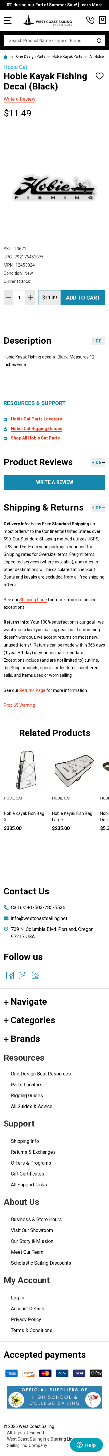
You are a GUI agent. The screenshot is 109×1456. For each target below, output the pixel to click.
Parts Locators (26, 1085)
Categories (33, 1020)
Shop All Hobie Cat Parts (35, 438)
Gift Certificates (27, 1174)
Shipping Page (33, 599)
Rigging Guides (27, 1095)
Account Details (27, 1309)
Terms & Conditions (31, 1330)
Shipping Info (25, 1141)
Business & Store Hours (36, 1219)
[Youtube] (35, 975)
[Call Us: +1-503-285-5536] (90, 20)
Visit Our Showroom (32, 1230)
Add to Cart (83, 297)
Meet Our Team (27, 1252)
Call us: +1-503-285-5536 (38, 907)
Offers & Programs (31, 1163)
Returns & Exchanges (33, 1152)
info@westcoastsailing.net (39, 918)
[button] (54, 1397)
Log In (17, 1298)
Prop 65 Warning (19, 705)
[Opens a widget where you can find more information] (86, 1445)
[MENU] (8, 20)
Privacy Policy (26, 1319)
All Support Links (29, 1185)
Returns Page (32, 690)
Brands (25, 1038)
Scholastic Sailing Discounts (41, 1263)
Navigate (29, 1001)
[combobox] (54, 40)
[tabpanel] (74, 799)
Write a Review (19, 99)
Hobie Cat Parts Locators (36, 419)
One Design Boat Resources (41, 1074)
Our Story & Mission (32, 1241)
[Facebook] (10, 975)
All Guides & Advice (31, 1106)
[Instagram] (22, 975)
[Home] (6, 56)
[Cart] (102, 20)
